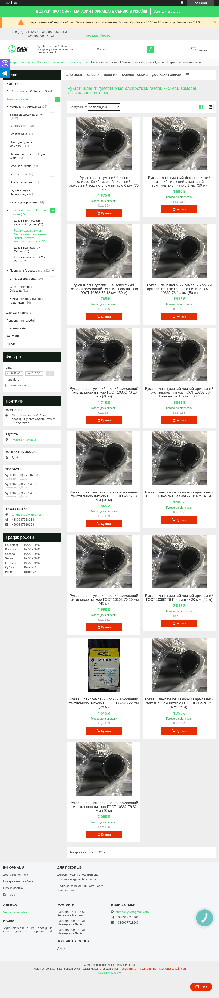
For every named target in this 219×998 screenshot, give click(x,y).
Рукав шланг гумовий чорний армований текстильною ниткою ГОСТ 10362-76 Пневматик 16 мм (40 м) (179, 392)
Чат (204, 987)
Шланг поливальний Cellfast (27, 249)
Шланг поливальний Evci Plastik (30, 259)
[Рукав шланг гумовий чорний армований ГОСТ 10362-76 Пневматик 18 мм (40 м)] (179, 458)
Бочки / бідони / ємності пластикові (26, 300)
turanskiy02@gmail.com (28, 514)
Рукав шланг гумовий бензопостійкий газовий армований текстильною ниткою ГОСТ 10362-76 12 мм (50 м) (104, 289)
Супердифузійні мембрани (21, 144)
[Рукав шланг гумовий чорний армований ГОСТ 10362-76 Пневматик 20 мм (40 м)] (179, 561)
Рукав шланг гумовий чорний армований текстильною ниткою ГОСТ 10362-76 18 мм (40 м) (104, 496)
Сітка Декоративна (23, 278)
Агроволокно (18, 125)
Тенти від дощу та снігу (26, 114)
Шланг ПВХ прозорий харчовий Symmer (27, 222)
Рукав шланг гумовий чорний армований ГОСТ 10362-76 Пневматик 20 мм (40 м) (179, 598)
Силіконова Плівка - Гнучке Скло (28, 155)
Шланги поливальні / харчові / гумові (61, 62)
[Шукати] (150, 49)
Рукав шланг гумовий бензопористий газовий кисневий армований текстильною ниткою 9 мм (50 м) (179, 181)
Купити (106, 213)
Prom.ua (130, 964)
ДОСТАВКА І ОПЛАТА (166, 75)
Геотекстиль (18, 174)
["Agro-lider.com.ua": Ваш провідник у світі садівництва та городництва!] (18, 49)
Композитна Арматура (25, 106)
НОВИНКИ (110, 75)
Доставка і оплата (18, 312)
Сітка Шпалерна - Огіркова (22, 288)
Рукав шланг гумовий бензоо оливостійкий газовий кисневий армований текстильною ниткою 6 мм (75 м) (104, 183)
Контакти (12, 336)
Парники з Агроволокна (26, 270)
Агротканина (19, 134)
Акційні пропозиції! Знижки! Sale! (29, 91)
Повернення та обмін (21, 320)
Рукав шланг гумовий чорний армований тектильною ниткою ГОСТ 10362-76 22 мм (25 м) (104, 703)
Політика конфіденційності (169, 968)
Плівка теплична (21, 182)
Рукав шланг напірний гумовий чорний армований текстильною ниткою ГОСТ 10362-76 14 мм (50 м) (179, 289)
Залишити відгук (167, 11)
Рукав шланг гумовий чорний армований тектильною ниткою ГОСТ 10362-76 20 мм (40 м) (104, 599)
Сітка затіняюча (20, 166)
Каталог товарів (17, 99)
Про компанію (16, 328)
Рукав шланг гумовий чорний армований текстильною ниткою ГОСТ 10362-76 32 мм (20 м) (104, 807)
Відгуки (11, 343)
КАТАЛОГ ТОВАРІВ (135, 75)
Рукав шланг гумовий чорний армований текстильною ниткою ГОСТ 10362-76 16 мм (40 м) (104, 392)
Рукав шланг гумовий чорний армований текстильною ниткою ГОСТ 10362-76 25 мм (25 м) (179, 703)
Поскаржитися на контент (135, 968)
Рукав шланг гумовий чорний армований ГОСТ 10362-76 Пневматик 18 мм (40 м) (179, 494)
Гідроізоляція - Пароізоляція (20, 192)
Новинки (12, 83)
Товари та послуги (20, 62)
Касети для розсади (23, 202)
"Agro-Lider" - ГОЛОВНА (81, 75)
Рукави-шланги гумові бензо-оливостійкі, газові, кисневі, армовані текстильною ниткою (30, 236)
